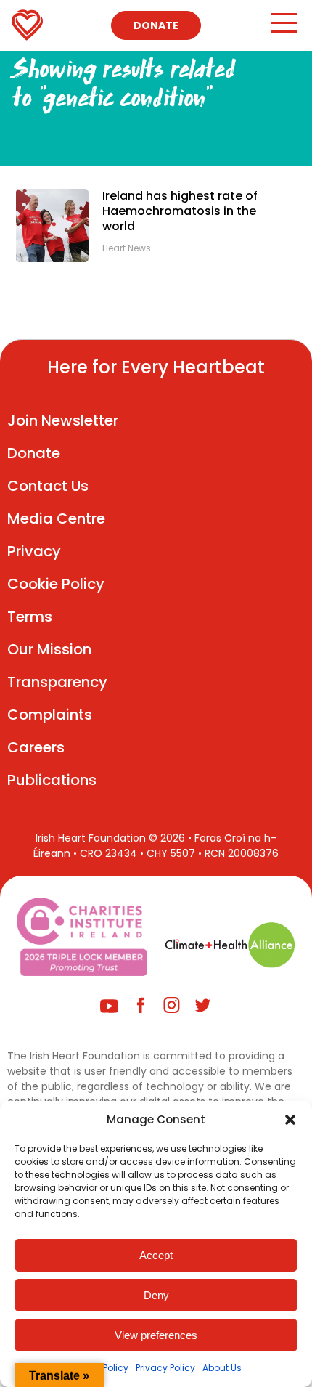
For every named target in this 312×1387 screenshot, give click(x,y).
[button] (290, 1120)
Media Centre (56, 518)
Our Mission (49, 649)
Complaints (49, 714)
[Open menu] (283, 29)
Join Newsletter (62, 420)
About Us (222, 1368)
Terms (29, 616)
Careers (36, 747)
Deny (156, 1295)
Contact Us (48, 486)
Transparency (57, 682)
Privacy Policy (165, 1368)
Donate (156, 25)
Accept (156, 1255)
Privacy (34, 551)
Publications (52, 780)
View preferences (156, 1335)
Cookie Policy (55, 584)
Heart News (126, 248)
